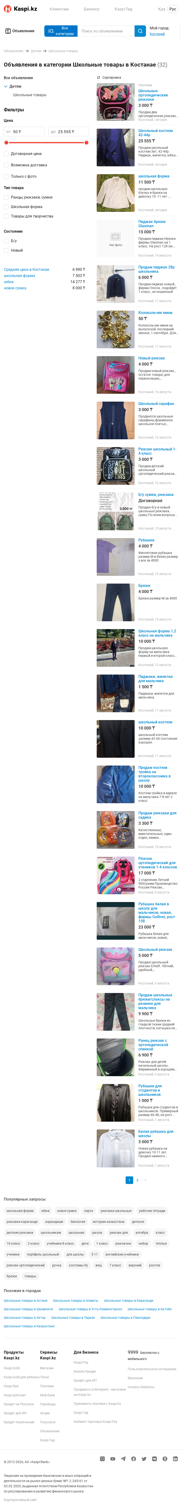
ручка (56, 1265)
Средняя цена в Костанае (26, 269)
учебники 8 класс (60, 1243)
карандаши (54, 1222)
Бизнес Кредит (85, 1371)
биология (78, 1222)
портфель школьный (43, 1254)
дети (85, 1243)
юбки (9, 282)
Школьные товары (29, 95)
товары (30, 1276)
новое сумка (15, 288)
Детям (15, 86)
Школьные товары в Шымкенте (28, 1309)
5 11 (94, 1254)
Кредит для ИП (15, 1413)
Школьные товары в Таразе (73, 1318)
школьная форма (19, 275)
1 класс (102, 1243)
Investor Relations (141, 1387)
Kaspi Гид (47, 1440)
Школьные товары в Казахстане (29, 1326)
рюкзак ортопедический (26, 1265)
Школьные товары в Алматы (75, 1300)
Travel (44, 1377)
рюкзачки (123, 1243)
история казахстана (108, 1222)
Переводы (48, 1404)
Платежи (47, 1386)
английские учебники (122, 1254)
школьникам (51, 1232)
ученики (13, 1254)
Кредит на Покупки (19, 1404)
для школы (75, 1254)
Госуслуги (47, 1422)
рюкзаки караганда (22, 1222)
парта (88, 1211)
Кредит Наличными (19, 1422)
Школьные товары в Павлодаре (125, 1318)
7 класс (115, 1265)
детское (138, 1222)
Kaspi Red (11, 1386)
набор (143, 1243)
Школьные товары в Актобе (150, 1309)
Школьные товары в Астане (25, 1300)
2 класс (33, 1243)
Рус (172, 9)
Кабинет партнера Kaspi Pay (95, 1422)
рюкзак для (119, 1232)
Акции (45, 1413)
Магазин (47, 1368)
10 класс (13, 1243)
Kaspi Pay (81, 1362)
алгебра (142, 1232)
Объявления (23, 31)
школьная (76, 1232)
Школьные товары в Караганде (128, 1300)
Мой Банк (47, 1395)
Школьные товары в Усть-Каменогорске (90, 1309)
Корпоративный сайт (20, 1500)
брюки (12, 1276)
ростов (154, 1265)
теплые (161, 1243)
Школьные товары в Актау (25, 1318)
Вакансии (135, 1378)
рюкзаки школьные (116, 1211)
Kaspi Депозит (15, 1395)
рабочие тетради (152, 1211)
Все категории (65, 31)
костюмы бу (78, 1265)
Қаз (161, 9)
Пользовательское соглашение (152, 1369)
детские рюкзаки (20, 1232)
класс (160, 1232)
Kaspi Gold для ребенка (22, 1377)
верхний (135, 1265)
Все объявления (18, 78)
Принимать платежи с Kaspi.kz (97, 1404)
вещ (99, 1265)
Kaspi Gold (12, 1368)
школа (97, 1232)
